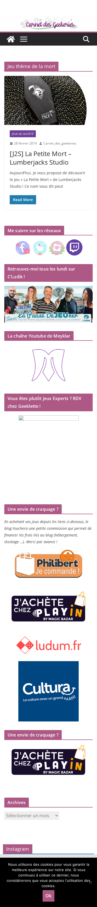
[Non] (90, 882)
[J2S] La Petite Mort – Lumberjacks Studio (40, 157)
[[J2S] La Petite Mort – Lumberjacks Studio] (48, 100)
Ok (48, 896)
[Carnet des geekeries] (48, 19)
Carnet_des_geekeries (60, 143)
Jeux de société (23, 134)
